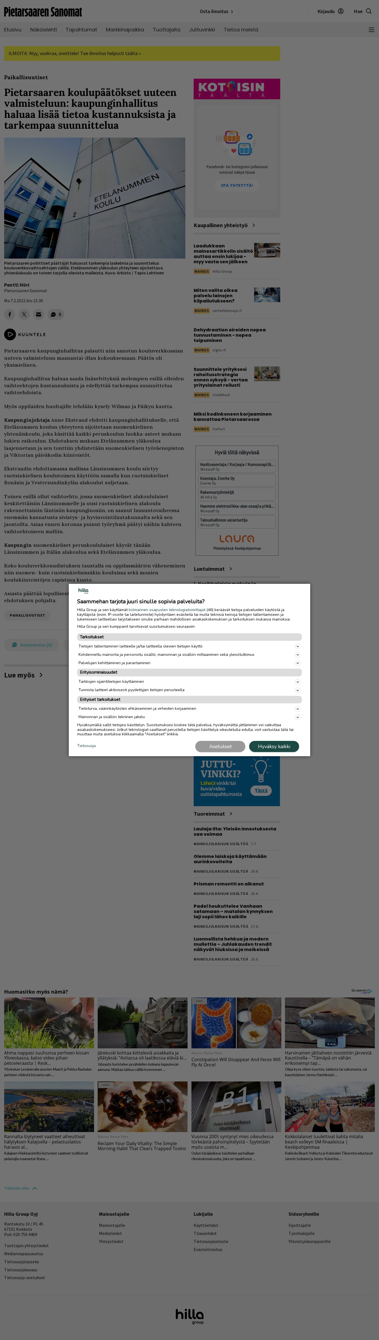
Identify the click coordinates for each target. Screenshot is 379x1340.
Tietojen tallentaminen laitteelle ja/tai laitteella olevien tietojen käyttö (141, 646)
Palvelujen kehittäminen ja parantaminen (114, 663)
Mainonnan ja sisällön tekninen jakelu (112, 716)
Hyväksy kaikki (274, 746)
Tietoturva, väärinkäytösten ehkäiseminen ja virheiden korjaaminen (137, 708)
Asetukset (220, 746)
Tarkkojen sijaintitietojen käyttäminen (111, 681)
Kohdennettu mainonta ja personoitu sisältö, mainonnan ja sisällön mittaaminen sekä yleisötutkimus (166, 654)
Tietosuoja (86, 746)
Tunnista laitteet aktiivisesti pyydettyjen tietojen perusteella (132, 690)
